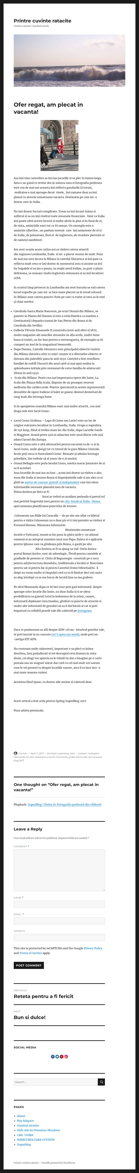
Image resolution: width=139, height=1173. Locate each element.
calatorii (82, 753)
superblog (63, 753)
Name (19, 897)
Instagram (84, 610)
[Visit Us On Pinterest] (61, 1056)
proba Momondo (78, 757)
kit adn (30, 757)
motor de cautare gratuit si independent (52, 482)
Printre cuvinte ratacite (42, 21)
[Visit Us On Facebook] (53, 1056)
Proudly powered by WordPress (58, 1162)
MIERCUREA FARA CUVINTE (36, 1139)
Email (19, 914)
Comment (21, 846)
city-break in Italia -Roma (83, 501)
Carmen (22, 753)
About (21, 1116)
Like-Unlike (25, 1135)
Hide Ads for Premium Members (38, 1130)
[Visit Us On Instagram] (66, 1056)
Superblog (24, 1144)
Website (19, 931)
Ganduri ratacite (28, 1125)
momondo (62, 757)
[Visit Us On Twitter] (57, 1056)
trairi (72, 753)
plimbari (52, 753)
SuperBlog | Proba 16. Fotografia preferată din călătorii (64, 804)
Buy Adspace (25, 1120)
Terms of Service (30, 953)
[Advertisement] (60, 749)
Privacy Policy (93, 948)
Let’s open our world (65, 634)
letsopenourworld (45, 757)
